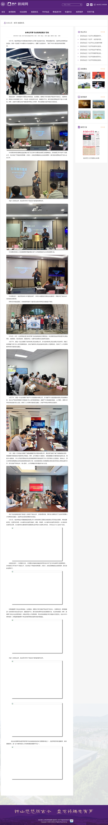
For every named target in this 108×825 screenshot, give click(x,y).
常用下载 (90, 12)
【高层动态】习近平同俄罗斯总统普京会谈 (92, 53)
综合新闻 (23, 12)
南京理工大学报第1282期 (91, 158)
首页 (3, 12)
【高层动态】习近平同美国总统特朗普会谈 (92, 60)
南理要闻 (12, 12)
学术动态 (45, 12)
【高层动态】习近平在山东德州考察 (90, 43)
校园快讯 (34, 12)
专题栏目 (68, 12)
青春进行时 (57, 12)
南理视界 (79, 12)
